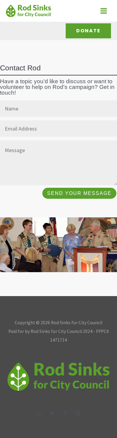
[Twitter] (52, 413)
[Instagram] (78, 413)
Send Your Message (79, 193)
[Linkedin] (39, 413)
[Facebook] (65, 413)
